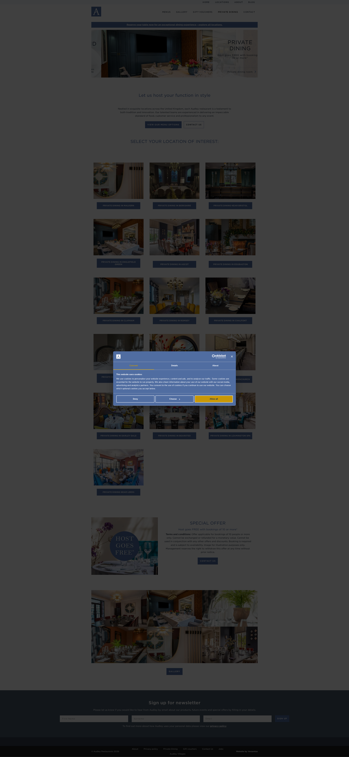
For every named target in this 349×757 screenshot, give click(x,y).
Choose (173, 399)
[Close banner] (232, 357)
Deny (135, 399)
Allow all (214, 399)
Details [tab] (174, 365)
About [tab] (215, 365)
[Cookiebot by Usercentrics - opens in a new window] (214, 357)
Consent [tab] (134, 365)
